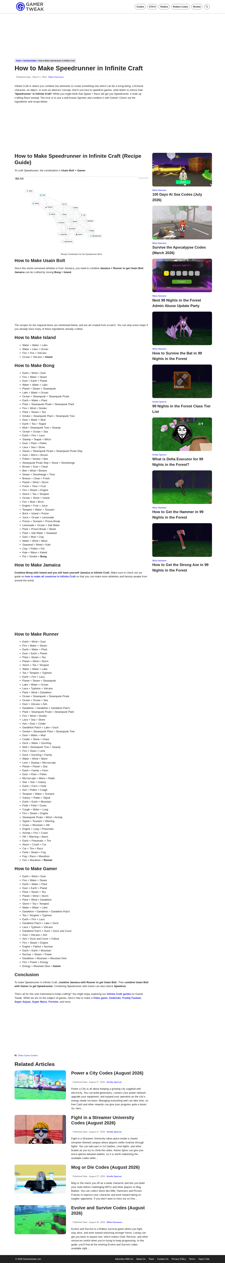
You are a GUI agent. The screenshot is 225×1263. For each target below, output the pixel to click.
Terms (192, 1259)
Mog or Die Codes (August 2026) (105, 1167)
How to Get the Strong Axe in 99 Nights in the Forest (180, 567)
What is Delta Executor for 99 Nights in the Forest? (177, 462)
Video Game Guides (28, 1055)
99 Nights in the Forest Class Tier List (181, 409)
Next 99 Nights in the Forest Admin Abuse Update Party (176, 303)
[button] (207, 6)
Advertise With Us (124, 1259)
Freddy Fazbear (131, 998)
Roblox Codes (180, 6)
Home (18, 61)
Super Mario (39, 1001)
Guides (140, 6)
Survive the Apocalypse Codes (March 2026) (179, 250)
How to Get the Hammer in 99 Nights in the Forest (177, 514)
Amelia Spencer (114, 1082)
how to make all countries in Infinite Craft (50, 576)
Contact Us (163, 1259)
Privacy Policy (179, 1259)
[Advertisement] (112, 35)
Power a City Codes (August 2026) (107, 1073)
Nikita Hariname (56, 77)
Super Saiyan (23, 1001)
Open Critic (204, 1259)
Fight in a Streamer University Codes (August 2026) (102, 1120)
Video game (100, 998)
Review (197, 6)
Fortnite (53, 1001)
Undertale (115, 998)
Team (151, 1259)
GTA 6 (152, 6)
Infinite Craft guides (119, 994)
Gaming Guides (30, 61)
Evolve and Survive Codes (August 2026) (108, 1210)
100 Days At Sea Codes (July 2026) (177, 197)
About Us (141, 1259)
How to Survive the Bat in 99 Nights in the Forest (177, 356)
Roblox (164, 6)
